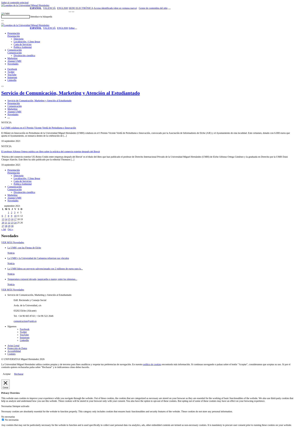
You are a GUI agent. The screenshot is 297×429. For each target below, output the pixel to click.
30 (12, 226)
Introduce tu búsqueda (41, 16)
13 (3, 219)
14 (6, 219)
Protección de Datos (17, 348)
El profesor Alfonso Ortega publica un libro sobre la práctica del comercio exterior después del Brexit (50, 151)
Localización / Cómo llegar (27, 41)
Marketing (12, 58)
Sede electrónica (81, 8)
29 (9, 226)
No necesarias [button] (8, 416)
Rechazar (18, 374)
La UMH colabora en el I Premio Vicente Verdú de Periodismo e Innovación (38, 127)
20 (3, 222)
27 (3, 226)
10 (15, 216)
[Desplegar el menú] (73, 11)
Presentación (13, 33)
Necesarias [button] (6, 406)
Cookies (11, 354)
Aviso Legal (13, 345)
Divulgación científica (24, 55)
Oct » (10, 229)
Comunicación (14, 50)
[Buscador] (169, 8)
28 (6, 226)
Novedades (12, 64)
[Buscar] (2, 20)
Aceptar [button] (7, 374)
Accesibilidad (14, 351)
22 (9, 222)
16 (12, 219)
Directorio (19, 39)
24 (15, 222)
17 (15, 219)
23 (12, 222)
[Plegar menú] (76, 28)
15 (9, 219)
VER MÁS (12, 242)
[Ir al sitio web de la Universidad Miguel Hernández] (25, 5)
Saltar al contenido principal (14, 2)
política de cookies (152, 364)
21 (6, 222)
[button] (13, 36)
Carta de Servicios (22, 44)
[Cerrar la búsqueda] (2, 23)
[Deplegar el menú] (8, 118)
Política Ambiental (23, 47)
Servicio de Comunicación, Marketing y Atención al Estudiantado (70, 93)
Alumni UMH (14, 61)
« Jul (3, 229)
